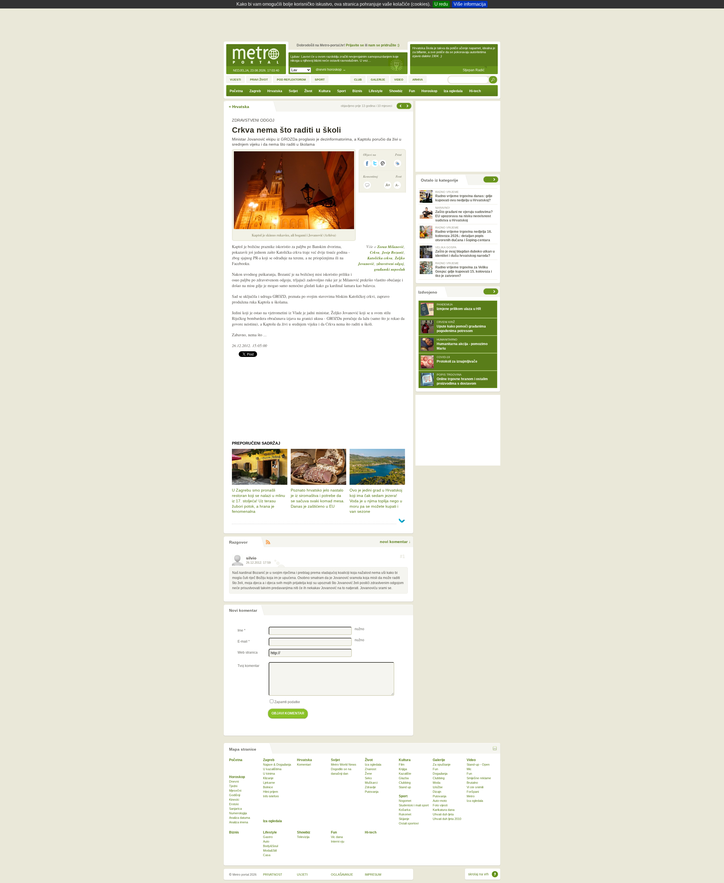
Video (471, 760)
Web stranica (248, 652)
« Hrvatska (239, 106)
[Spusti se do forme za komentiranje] (367, 185)
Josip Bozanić (393, 252)
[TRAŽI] (493, 80)
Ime (241, 630)
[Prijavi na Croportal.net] (383, 163)
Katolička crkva (380, 257)
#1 (402, 556)
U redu (441, 4)
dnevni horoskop (331, 70)
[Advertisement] (363, 24)
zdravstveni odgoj (390, 263)
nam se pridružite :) (383, 45)
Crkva (375, 252)
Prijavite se (355, 45)
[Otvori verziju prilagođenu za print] (397, 163)
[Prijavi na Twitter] (375, 163)
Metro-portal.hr (256, 55)
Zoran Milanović (390, 246)
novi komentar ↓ (395, 541)
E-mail (244, 641)
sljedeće (495, 291)
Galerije (439, 760)
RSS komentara (268, 542)
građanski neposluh (389, 269)
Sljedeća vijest (400, 105)
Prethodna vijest (408, 105)
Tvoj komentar (248, 666)
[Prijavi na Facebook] (367, 163)
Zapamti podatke (287, 702)
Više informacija (470, 4)
